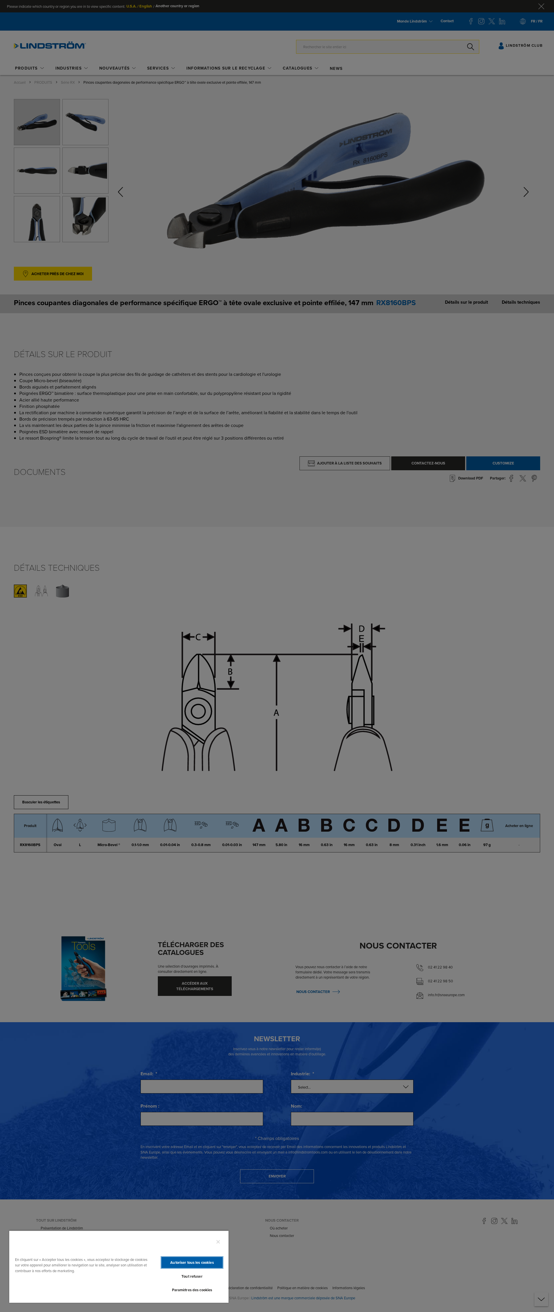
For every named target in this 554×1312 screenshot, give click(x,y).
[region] (119, 1266)
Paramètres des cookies (192, 1290)
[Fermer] (218, 1242)
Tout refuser (192, 1276)
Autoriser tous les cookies (192, 1262)
